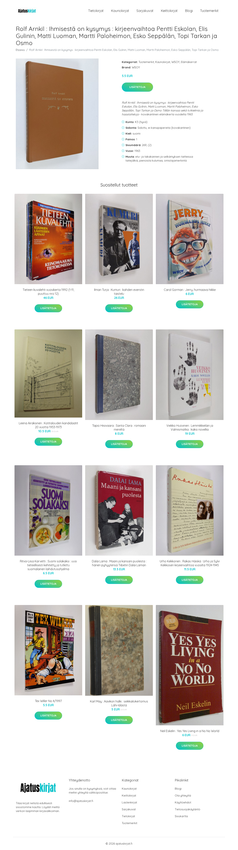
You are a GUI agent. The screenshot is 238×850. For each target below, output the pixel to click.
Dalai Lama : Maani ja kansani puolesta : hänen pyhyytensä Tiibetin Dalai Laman (119, 563)
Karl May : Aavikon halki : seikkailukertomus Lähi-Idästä (119, 703)
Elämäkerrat (189, 62)
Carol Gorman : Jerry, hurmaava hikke (190, 290)
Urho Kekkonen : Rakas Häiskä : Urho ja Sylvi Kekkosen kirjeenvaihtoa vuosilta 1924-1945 (190, 563)
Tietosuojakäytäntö (187, 809)
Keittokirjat (169, 11)
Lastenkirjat (129, 802)
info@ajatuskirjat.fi (81, 801)
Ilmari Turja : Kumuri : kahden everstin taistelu (119, 292)
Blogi (189, 11)
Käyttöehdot (183, 802)
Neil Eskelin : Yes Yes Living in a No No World (189, 731)
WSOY (175, 62)
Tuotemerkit (209, 11)
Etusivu (20, 50)
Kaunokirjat (120, 11)
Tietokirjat (96, 11)
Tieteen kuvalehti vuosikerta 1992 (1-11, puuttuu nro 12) (48, 292)
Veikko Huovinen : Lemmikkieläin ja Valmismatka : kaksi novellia (189, 427)
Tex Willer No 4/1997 (48, 701)
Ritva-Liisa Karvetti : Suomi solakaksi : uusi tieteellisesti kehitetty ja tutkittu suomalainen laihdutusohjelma (48, 565)
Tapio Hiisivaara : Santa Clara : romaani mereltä (119, 427)
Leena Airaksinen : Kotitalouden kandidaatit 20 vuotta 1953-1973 (48, 425)
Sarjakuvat (144, 11)
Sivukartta (181, 816)
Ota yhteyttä (183, 795)
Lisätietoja (137, 87)
